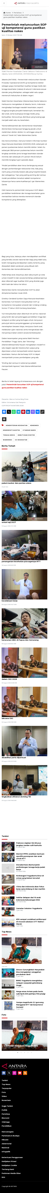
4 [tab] (28, 1052)
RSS (3, 1177)
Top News (6, 932)
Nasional (5, 1148)
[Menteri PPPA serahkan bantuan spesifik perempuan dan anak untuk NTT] (8, 857)
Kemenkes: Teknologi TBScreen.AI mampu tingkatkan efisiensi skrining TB (21, 795)
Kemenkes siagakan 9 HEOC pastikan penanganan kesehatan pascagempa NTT (21, 560)
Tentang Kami (8, 1169)
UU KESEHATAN (21, 440)
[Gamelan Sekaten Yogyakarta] (8, 912)
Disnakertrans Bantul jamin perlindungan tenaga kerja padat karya (30, 867)
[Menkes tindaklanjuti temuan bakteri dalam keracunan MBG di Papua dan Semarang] (24, 623)
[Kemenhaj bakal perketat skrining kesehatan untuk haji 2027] (24, 506)
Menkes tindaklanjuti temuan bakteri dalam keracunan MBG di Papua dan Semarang (22, 638)
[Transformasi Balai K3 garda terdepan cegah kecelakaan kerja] (24, 584)
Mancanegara (7, 1132)
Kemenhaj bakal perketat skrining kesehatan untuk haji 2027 (22, 521)
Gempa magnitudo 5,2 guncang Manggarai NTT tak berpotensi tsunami (30, 1004)
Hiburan (5, 1140)
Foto (4, 1015)
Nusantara (6, 1100)
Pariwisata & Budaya (10, 1136)
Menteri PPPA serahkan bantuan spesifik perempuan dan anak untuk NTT (30, 856)
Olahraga (6, 1122)
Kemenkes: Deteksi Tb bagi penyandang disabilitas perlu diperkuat (20, 756)
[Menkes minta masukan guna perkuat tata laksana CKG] (24, 702)
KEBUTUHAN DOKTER (26, 435)
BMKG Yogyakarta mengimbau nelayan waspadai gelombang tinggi (29, 983)
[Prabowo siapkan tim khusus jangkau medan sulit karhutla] (8, 846)
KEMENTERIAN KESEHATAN (16, 425)
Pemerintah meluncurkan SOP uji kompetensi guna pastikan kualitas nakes (22, 16)
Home (8, 13)
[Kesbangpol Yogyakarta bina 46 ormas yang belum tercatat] (8, 879)
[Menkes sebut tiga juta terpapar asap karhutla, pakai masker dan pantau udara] (24, 466)
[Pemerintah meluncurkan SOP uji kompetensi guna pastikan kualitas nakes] (22, 950)
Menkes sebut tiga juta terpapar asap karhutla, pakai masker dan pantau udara (23, 482)
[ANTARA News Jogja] (26, 3)
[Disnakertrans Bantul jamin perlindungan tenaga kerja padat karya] (8, 868)
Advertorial (6, 1144)
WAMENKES (7, 440)
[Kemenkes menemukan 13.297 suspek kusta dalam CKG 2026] (24, 662)
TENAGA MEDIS (9, 435)
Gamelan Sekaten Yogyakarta (29, 908)
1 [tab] (18, 1052)
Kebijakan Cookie (9, 1165)
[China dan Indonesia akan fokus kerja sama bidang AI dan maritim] (8, 890)
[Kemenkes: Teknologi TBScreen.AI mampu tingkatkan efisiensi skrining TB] (24, 780)
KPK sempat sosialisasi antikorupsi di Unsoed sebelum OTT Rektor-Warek (31, 921)
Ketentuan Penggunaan (12, 1157)
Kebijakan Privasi (9, 1161)
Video (4, 1096)
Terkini (5, 836)
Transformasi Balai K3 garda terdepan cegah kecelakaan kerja (22, 599)
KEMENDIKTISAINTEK (11, 430)
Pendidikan (7, 1126)
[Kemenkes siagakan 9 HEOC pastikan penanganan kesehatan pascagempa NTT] (24, 545)
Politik (4, 1110)
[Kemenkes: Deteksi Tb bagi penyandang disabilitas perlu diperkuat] (24, 741)
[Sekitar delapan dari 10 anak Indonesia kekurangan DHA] (8, 901)
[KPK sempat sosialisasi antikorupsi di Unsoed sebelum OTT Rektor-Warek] (8, 923)
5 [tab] (31, 1052)
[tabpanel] (24, 1036)
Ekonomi (5, 1118)
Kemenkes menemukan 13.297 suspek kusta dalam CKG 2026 (22, 678)
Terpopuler (7, 1088)
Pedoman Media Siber (11, 1173)
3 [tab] (24, 1052)
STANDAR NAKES (29, 430)
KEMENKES (34, 425)
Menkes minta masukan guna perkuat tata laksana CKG (21, 717)
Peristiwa (18, 13)
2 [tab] (21, 1052)
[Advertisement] (24, 228)
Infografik (6, 1152)
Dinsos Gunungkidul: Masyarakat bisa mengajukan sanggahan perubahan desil (30, 972)
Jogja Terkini (7, 1106)
